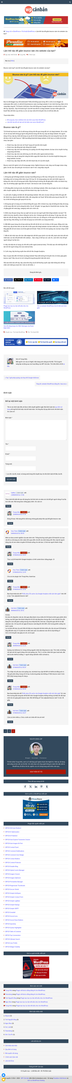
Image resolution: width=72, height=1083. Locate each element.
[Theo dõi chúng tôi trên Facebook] (25, 787)
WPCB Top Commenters (13, 935)
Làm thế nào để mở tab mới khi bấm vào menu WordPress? (25, 122)
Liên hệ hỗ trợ (9, 1061)
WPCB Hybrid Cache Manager (14, 870)
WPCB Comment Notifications (14, 851)
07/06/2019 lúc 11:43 (19, 572)
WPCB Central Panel (12, 847)
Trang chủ (8, 31)
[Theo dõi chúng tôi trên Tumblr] (47, 787)
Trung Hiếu (16, 512)
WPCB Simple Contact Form (14, 897)
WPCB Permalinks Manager (14, 881)
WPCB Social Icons (11, 916)
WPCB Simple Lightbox (12, 901)
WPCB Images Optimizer (13, 878)
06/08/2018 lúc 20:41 (17, 610)
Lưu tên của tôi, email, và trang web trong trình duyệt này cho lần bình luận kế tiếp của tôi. (34, 474)
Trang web (8, 464)
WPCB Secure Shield (12, 889)
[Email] (3, 1079)
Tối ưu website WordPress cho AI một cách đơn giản (52, 307)
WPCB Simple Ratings (12, 904)
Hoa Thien (14, 531)
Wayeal (7, 1016)
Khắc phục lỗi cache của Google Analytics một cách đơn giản (41, 593)
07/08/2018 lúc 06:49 (19, 689)
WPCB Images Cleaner (12, 874)
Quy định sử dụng (10, 1049)
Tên (7, 444)
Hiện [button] (12, 61)
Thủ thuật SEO (34, 332)
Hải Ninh (14, 608)
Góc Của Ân (9, 1034)
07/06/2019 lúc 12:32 (19, 589)
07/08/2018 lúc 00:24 (19, 667)
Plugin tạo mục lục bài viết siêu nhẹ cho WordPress (16, 307)
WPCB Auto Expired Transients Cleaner (17, 839)
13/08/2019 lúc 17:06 (17, 495)
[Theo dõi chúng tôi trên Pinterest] (41, 787)
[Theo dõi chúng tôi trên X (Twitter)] (31, 787)
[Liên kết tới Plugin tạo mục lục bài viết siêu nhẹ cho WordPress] (19, 298)
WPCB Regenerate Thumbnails (15, 885)
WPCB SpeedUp (10, 924)
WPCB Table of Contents (13, 931)
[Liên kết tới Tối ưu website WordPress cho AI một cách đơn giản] (52, 298)
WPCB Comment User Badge (14, 855)
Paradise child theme (59, 1078)
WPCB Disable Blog (11, 866)
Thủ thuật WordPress (28, 31)
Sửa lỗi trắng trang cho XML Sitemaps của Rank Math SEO (19, 327)
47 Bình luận (31, 54)
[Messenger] (3, 1075)
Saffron (13, 493)
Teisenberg (8, 994)
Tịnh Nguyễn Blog (11, 998)
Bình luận (8, 417)
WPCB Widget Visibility (12, 947)
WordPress (16, 31)
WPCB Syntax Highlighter (13, 927)
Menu (36, 2)
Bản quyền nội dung (11, 1053)
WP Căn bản (25, 1078)
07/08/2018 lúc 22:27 (19, 713)
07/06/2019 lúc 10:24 (19, 555)
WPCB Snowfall (10, 912)
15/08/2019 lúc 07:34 (19, 514)
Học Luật (8, 1027)
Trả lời (8, 506)
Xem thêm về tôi (36, 772)
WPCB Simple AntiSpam (13, 893)
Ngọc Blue (8, 1002)
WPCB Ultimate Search (12, 939)
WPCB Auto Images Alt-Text (14, 843)
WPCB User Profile (11, 943)
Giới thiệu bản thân (11, 1045)
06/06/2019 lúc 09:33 (17, 533)
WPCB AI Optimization (12, 832)
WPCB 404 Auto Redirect (13, 828)
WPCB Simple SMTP (12, 908)
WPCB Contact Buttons (12, 858)
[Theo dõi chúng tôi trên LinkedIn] (36, 787)
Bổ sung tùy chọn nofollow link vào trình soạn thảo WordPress (26, 120)
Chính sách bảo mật (11, 1057)
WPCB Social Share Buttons (14, 920)
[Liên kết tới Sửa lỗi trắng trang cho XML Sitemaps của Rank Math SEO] (19, 318)
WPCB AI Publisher (11, 836)
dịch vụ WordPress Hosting (36, 1080)
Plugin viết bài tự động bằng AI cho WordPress (30, 990)
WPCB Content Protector (13, 862)
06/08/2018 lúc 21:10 (19, 645)
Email (7, 454)
